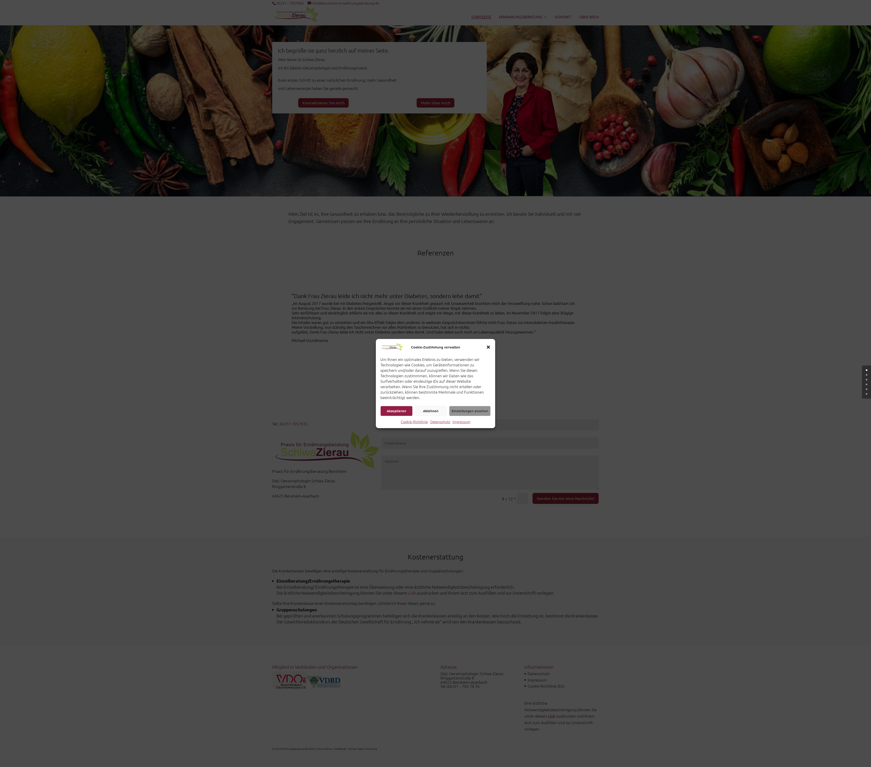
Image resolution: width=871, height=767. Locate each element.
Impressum (461, 421)
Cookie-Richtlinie (414, 421)
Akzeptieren (396, 411)
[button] (488, 347)
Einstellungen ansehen (470, 411)
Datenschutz (440, 421)
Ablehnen (430, 411)
